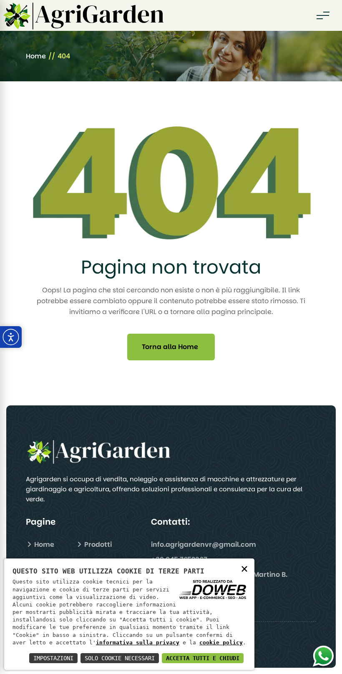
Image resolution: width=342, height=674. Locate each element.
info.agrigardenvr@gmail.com (203, 544)
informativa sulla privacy (137, 642)
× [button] (244, 568)
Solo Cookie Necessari (120, 658)
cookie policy (221, 642)
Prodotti (97, 544)
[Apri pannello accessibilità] (11, 337)
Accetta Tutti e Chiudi (202, 658)
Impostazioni (53, 658)
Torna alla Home (170, 347)
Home (36, 56)
